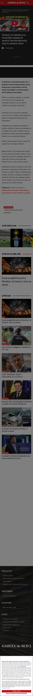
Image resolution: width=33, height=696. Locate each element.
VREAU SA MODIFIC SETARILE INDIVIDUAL (16, 693)
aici (14, 673)
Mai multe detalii (23, 666)
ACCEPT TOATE (16, 691)
